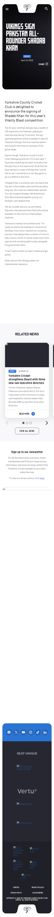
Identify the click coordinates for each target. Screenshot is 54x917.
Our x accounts (16, 732)
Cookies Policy (16, 893)
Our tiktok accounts (38, 732)
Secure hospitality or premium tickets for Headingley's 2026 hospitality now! (27, 297)
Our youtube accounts (23, 732)
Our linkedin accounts (45, 732)
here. (42, 478)
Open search (46, 8)
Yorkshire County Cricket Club (27, 7)
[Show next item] (46, 423)
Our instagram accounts (31, 732)
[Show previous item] (7, 423)
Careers (16, 887)
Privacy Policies (38, 887)
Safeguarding (37, 893)
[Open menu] (7, 9)
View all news (27, 431)
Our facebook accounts (9, 732)
